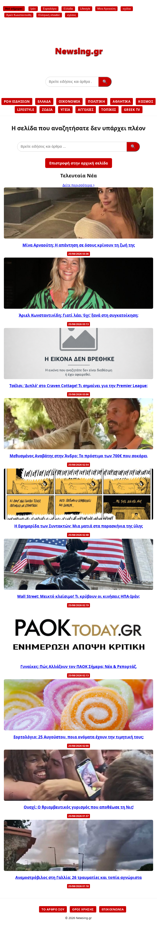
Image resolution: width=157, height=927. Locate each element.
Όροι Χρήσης (83, 909)
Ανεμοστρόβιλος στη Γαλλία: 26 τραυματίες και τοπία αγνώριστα (78, 877)
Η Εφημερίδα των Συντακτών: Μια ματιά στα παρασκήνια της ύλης (78, 525)
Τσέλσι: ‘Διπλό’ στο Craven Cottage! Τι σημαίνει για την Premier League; (78, 385)
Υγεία (65, 109)
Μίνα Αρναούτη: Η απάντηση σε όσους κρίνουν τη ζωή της (78, 245)
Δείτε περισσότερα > (79, 185)
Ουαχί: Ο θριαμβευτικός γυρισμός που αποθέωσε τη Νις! (78, 807)
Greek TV (132, 109)
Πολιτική (96, 101)
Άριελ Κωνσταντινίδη (18, 15)
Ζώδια (47, 109)
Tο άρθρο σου (52, 909)
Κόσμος (145, 101)
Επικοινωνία (113, 909)
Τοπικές (108, 109)
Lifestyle (85, 8)
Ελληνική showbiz (49, 15)
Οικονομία (69, 101)
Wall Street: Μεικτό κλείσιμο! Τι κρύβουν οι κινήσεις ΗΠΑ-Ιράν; (78, 596)
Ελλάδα (68, 8)
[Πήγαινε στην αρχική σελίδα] (78, 58)
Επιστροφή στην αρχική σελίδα (78, 163)
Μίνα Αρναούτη (106, 8)
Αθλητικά (121, 101)
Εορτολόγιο (49, 8)
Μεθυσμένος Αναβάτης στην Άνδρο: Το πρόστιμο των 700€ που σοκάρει (79, 455)
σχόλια (127, 8)
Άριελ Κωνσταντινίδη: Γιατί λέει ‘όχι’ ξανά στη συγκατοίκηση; (78, 315)
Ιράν (33, 8)
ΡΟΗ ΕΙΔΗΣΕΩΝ (17, 101)
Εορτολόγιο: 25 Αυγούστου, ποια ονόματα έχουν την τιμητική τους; (78, 736)
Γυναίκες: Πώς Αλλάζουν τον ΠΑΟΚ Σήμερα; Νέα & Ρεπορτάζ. (78, 666)
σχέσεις (71, 15)
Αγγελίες (85, 109)
